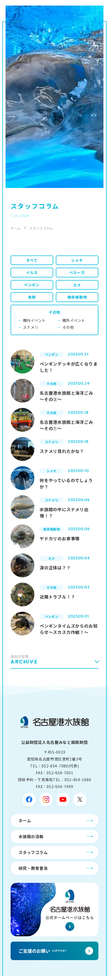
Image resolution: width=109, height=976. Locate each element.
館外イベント (73, 320)
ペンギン (32, 284)
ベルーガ (77, 272)
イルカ (32, 272)
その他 (54, 312)
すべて (31, 260)
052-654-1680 (78, 779)
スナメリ (30, 327)
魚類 (32, 297)
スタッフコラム (33, 852)
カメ (77, 284)
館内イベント (34, 320)
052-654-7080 (55, 765)
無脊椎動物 (77, 297)
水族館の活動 (31, 836)
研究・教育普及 (33, 868)
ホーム (16, 228)
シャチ (77, 260)
